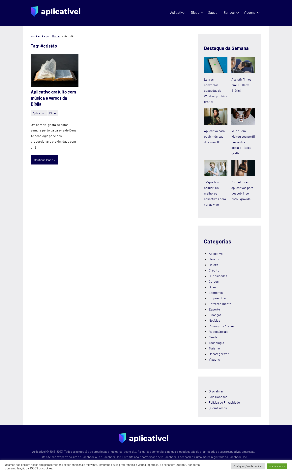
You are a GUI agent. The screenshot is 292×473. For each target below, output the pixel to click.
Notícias (214, 320)
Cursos (214, 281)
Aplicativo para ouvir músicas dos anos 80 (214, 136)
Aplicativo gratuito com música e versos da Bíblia (53, 98)
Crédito (214, 270)
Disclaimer (216, 391)
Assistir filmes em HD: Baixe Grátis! (241, 84)
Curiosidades (218, 276)
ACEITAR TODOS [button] (277, 466)
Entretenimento (220, 304)
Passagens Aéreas (221, 326)
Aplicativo (177, 12)
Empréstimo (217, 298)
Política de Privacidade (224, 402)
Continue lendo (43, 160)
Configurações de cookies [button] (248, 466)
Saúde (212, 12)
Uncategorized (219, 354)
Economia (216, 292)
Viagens (249, 12)
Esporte (214, 309)
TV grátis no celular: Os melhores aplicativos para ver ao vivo (215, 193)
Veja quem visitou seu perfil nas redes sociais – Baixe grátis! (243, 142)
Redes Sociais (218, 331)
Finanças (215, 315)
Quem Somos (218, 408)
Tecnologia (216, 343)
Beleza (213, 265)
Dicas (195, 12)
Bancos (229, 12)
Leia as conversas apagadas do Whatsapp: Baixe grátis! (215, 90)
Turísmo (214, 348)
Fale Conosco (218, 397)
